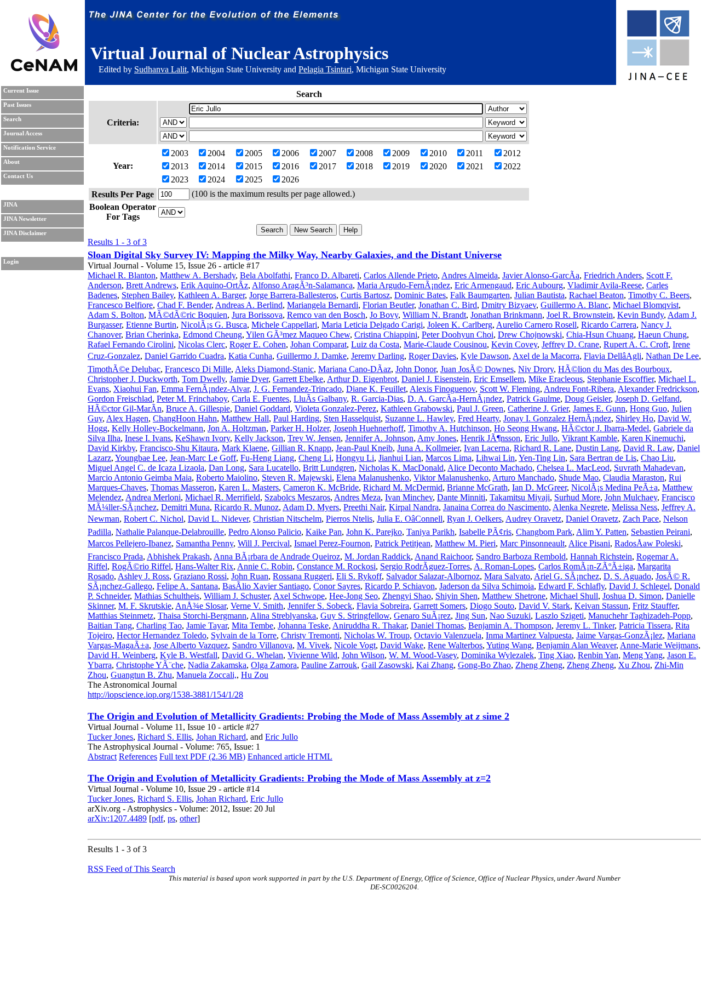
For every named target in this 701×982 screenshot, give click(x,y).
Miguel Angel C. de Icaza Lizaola (146, 467)
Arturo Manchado (523, 477)
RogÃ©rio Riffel (141, 566)
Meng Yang (643, 655)
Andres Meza (357, 497)
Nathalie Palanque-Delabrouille (170, 531)
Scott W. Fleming (510, 388)
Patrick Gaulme (533, 398)
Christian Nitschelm (287, 518)
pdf (157, 818)
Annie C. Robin (264, 566)
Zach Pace (641, 518)
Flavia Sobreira (383, 605)
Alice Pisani (589, 543)
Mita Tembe (252, 625)
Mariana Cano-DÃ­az (354, 369)
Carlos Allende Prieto (401, 275)
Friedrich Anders (613, 275)
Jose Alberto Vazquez (190, 645)
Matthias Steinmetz (120, 615)
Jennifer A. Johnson (379, 438)
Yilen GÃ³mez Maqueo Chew (298, 334)
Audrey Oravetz (533, 518)
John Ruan (249, 576)
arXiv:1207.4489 (117, 818)
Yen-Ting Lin (542, 458)
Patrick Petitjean (402, 543)
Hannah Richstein (601, 556)
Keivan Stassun (601, 605)
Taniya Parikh (430, 531)
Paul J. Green (480, 408)
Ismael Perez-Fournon (332, 543)
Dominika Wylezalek (497, 655)
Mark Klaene (244, 448)
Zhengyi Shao (406, 596)
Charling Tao (159, 625)
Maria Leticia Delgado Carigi (372, 324)
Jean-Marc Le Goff (203, 458)
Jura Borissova (257, 314)
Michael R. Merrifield (222, 497)
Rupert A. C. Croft (636, 344)
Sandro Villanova (262, 645)
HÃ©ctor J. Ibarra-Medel (605, 428)
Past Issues (17, 105)
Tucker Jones (110, 736)
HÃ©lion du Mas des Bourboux (614, 369)
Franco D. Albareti (327, 275)
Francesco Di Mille (198, 369)
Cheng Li (314, 458)
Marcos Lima (449, 458)
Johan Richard (221, 736)
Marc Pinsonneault (532, 543)
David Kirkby (111, 448)
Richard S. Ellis (164, 736)
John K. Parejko (374, 531)
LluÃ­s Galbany (320, 398)
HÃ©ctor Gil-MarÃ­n (125, 408)
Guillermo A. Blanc (574, 305)
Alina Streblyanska (283, 615)
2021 (475, 166)
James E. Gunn (599, 408)
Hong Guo (648, 408)
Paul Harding (296, 418)
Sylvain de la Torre (244, 635)
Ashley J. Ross (143, 576)
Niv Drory (536, 369)
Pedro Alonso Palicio (264, 531)
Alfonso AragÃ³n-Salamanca (302, 285)
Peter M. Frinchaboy (192, 398)
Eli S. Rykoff (359, 576)
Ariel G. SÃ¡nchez (566, 576)
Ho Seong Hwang (525, 428)
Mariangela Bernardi (322, 305)
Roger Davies (432, 356)
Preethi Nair (363, 507)
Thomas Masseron (182, 487)
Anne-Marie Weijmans (659, 645)
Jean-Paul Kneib (364, 448)
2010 (438, 153)
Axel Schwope (299, 596)
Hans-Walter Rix (204, 566)
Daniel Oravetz (592, 518)
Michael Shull (574, 596)
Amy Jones (436, 438)
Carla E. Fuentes (260, 398)
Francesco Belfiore (120, 305)
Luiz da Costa (375, 344)
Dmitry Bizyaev (508, 305)
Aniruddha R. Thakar (369, 625)
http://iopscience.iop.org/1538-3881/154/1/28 (165, 694)
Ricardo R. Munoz (246, 507)
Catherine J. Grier (538, 408)
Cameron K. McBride (321, 487)
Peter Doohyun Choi (457, 334)
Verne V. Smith (257, 605)
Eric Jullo (541, 438)
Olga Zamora (274, 665)
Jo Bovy (384, 314)
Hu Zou (254, 675)
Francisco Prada (115, 556)
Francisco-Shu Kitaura (178, 448)
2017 (327, 166)
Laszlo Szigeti (559, 615)
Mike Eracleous (555, 379)
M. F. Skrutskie (144, 605)
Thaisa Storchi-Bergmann (202, 615)
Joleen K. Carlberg (459, 324)
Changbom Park (544, 531)
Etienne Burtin (151, 324)
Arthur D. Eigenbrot (362, 379)
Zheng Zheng (538, 665)
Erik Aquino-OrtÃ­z (214, 285)
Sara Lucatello (273, 467)
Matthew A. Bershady (197, 275)
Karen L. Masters (249, 487)
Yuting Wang (509, 645)
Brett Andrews (151, 285)
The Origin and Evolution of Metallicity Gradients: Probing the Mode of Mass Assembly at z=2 (289, 778)
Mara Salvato (507, 576)
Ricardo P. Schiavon (400, 586)
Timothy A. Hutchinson (449, 428)
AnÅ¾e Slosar (200, 605)
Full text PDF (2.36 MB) (202, 756)
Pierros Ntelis (349, 518)
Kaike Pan (324, 531)
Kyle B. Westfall (188, 655)
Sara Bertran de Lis (603, 458)
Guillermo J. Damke (312, 356)
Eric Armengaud (483, 285)
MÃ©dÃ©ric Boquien (187, 314)
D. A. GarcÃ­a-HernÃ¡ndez (454, 398)
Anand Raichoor (443, 556)
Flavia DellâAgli (612, 356)
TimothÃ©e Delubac (124, 369)
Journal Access (22, 133)
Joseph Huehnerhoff (369, 428)
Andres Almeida (469, 275)
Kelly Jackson (258, 438)
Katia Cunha (250, 356)
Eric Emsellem (499, 379)
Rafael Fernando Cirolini (131, 344)
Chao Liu (657, 458)
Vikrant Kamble (589, 438)
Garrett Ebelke (298, 379)
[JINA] (658, 78)
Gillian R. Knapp (301, 448)
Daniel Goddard (262, 408)
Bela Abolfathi (265, 275)
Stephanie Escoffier (620, 379)
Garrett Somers (439, 605)
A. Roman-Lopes (504, 566)
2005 (253, 153)
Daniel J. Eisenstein (435, 379)
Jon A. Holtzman (237, 428)
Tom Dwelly (203, 379)
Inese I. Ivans (148, 438)
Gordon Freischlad (120, 398)
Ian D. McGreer (539, 487)
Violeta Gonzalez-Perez (335, 408)
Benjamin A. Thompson (509, 625)
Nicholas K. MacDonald (401, 467)
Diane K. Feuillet (376, 388)
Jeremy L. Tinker (585, 625)
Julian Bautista (539, 295)
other (188, 818)
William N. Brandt (434, 314)
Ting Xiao (555, 655)
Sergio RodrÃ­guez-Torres (425, 566)
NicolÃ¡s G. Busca (214, 324)
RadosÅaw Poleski (647, 543)
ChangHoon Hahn (185, 418)
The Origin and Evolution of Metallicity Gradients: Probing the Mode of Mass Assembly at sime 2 (298, 716)
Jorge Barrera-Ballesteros (292, 295)
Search (12, 119)
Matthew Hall (245, 418)
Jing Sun (470, 615)
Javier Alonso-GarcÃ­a (540, 275)
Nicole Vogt (355, 645)
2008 (364, 153)
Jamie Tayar (206, 625)
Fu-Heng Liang (267, 458)
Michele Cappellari (284, 324)
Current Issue (21, 91)
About (11, 162)
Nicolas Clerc (201, 344)
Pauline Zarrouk (329, 665)
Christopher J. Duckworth (132, 379)
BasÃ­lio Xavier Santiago (265, 586)
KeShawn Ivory (202, 438)
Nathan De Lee (672, 356)
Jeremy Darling (377, 356)
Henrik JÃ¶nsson (490, 438)
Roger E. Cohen (257, 344)
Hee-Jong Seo (353, 596)
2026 (290, 179)
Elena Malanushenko (372, 477)
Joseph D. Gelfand (647, 398)
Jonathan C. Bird (447, 305)
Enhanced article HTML (290, 756)
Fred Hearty (478, 418)
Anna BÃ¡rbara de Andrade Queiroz (277, 556)
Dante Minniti (461, 497)
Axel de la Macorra (546, 356)
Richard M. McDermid (403, 487)
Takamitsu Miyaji (520, 497)
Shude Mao (579, 477)
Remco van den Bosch (326, 314)
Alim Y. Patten (601, 531)
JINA (10, 205)
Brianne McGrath (477, 487)
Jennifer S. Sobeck (320, 605)
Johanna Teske (303, 625)
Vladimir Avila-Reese (604, 285)
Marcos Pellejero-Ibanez (129, 543)
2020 (438, 166)
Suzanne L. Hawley (419, 418)
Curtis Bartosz (365, 295)
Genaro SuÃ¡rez (422, 615)
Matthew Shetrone (513, 596)
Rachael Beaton (596, 295)
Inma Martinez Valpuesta (529, 635)
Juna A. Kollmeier (428, 448)
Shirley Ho (634, 418)
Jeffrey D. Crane (570, 344)
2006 (290, 153)
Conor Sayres (336, 586)
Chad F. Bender (184, 305)
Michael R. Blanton (122, 275)
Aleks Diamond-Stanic (274, 369)
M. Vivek (313, 645)
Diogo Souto (492, 605)
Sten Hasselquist (352, 418)
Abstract (102, 756)
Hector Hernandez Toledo (161, 635)
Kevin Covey (514, 344)
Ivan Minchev (409, 497)
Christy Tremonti (310, 635)
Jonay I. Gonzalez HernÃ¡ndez (557, 418)
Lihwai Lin (495, 458)
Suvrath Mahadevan (648, 467)
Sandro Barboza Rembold (521, 556)
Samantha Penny (204, 543)
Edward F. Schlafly (571, 586)
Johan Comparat (318, 344)
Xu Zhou (634, 665)
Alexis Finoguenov (442, 388)
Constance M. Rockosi (336, 566)
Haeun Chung (662, 334)
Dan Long (226, 467)
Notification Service (29, 148)
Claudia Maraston (633, 477)
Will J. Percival (264, 543)
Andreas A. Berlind (249, 305)
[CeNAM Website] (44, 68)
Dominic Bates (420, 295)
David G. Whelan (252, 655)
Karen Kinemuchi (652, 438)
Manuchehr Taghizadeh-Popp (639, 615)
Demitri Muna (185, 507)
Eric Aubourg (539, 285)
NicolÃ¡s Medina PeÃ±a (614, 487)
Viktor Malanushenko (451, 477)
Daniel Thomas (437, 625)
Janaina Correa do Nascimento (496, 507)
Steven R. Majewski (297, 477)
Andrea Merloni (153, 497)
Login (11, 262)
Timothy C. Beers (658, 295)
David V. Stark (544, 605)
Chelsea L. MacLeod (573, 467)
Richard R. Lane (542, 448)
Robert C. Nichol (153, 518)
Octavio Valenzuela (447, 635)
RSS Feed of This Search (131, 868)
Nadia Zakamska (217, 665)
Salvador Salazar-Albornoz (433, 576)
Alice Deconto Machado (489, 467)
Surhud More (577, 497)
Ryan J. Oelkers (474, 518)
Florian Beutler (388, 305)
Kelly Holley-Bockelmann (157, 428)
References (138, 756)
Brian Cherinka (152, 334)
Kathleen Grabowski (416, 408)
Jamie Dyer (248, 379)
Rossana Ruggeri (302, 576)
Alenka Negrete (580, 507)
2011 (474, 153)
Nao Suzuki (510, 615)
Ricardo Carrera (608, 324)
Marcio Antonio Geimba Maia (140, 477)
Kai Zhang (434, 665)
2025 (253, 179)
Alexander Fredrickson (657, 388)
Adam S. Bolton (116, 314)
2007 (327, 153)
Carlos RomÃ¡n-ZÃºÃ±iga (585, 566)
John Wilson (363, 655)
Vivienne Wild (312, 655)
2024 (216, 179)
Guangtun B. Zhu (141, 675)
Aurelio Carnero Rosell (536, 324)
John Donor (415, 369)
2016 (290, 166)
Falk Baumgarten (480, 295)
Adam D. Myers (311, 507)
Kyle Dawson (485, 356)
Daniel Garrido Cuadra (184, 356)
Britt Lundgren (328, 467)
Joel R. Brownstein (580, 314)
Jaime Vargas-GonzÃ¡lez (619, 635)
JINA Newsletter (25, 219)
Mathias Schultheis (166, 596)
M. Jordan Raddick (377, 556)
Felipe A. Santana (187, 586)
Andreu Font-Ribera (579, 388)
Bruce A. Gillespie (198, 408)
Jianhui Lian (399, 458)
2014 (216, 166)
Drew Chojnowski (530, 334)
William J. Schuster (236, 596)
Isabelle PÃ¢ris (485, 531)
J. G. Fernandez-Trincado (298, 388)
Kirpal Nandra (414, 507)
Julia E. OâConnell (410, 518)
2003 (179, 153)
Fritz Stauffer (655, 605)
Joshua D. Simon (632, 596)
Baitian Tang (110, 625)
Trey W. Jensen (314, 438)
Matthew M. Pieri (465, 543)
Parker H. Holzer (300, 428)
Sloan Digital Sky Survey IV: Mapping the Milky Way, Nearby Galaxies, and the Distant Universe (295, 254)
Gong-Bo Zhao (484, 665)
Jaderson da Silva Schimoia (486, 586)
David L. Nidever (218, 518)
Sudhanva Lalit (160, 69)
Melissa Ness (634, 507)
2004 (216, 153)
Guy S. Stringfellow (354, 615)
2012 (512, 153)
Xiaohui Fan (135, 388)
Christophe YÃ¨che (149, 665)
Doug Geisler (588, 398)
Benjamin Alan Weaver (576, 645)
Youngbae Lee (140, 458)
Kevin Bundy (640, 314)
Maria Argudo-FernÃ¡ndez (403, 285)
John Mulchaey (631, 497)
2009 (401, 153)
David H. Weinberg (122, 655)
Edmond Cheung (212, 334)
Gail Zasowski (386, 665)
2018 (364, 166)
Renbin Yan (598, 655)
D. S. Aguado (627, 576)
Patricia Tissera (645, 625)
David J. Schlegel (639, 586)
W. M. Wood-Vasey (423, 655)
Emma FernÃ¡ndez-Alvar (205, 388)
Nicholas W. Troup (377, 635)
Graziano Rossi (200, 576)
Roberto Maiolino (226, 477)
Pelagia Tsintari (325, 69)
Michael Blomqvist (646, 305)
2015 (253, 166)
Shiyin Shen (456, 596)
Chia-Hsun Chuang (600, 334)
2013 (179, 166)
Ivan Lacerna (486, 448)
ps (171, 818)
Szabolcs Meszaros (297, 497)
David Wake (401, 645)
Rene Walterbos (455, 645)
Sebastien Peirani (660, 531)
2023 (179, 179)
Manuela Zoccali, (206, 675)
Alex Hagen (127, 418)
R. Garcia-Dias (377, 398)
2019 (401, 166)
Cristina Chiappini (385, 334)
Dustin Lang (597, 448)
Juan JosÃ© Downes (477, 369)
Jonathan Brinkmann (506, 314)
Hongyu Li (355, 458)
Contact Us (18, 176)
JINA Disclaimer (25, 233)
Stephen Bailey (148, 295)
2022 (512, 166)
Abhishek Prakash (178, 556)
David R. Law (648, 448)
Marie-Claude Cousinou (445, 344)
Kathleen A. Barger (211, 295)
